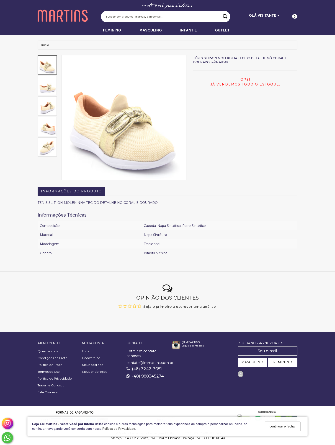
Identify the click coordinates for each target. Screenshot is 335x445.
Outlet (222, 30)
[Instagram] (240, 374)
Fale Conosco (48, 392)
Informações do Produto (71, 191)
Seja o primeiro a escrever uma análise (179, 306)
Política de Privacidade (118, 428)
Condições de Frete (52, 358)
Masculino (150, 30)
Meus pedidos (92, 365)
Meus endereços (94, 371)
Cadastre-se (91, 358)
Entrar (86, 351)
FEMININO (282, 362)
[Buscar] (225, 16)
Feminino (112, 30)
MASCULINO (252, 362)
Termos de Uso (49, 371)
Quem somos (48, 351)
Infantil (188, 30)
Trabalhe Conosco (51, 385)
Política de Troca (50, 365)
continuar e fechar (283, 426)
